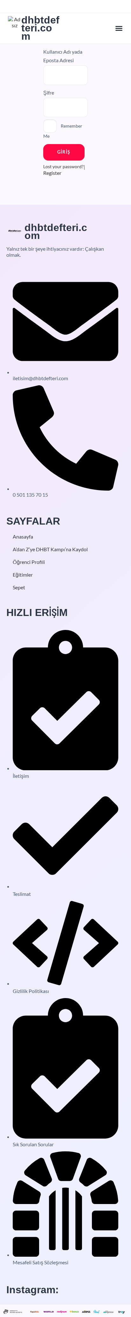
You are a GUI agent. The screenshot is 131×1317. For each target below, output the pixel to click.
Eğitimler (23, 575)
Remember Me (62, 131)
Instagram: (32, 1289)
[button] (119, 28)
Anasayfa (23, 536)
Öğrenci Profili (29, 562)
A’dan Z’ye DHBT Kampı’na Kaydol (50, 549)
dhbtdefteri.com (40, 28)
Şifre (48, 92)
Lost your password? (63, 166)
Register (52, 173)
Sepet (19, 587)
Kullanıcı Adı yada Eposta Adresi (62, 56)
